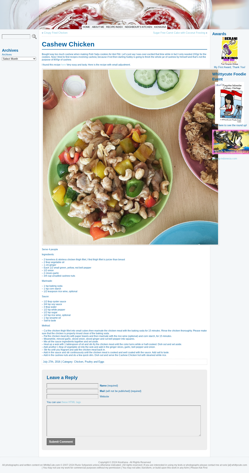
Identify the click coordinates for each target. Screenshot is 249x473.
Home (86, 27)
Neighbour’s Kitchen (138, 27)
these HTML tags (71, 402)
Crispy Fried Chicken (56, 32)
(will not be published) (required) (120, 391)
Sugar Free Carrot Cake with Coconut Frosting (179, 32)
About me (98, 27)
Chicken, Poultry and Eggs (89, 361)
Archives (7, 54)
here (63, 64)
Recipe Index (114, 27)
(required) (109, 385)
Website (104, 396)
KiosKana (160, 27)
